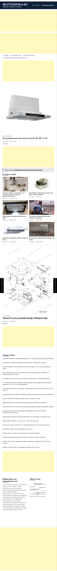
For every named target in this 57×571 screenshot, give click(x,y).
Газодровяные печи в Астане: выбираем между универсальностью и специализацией (28, 394)
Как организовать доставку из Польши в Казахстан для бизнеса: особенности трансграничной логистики (26, 373)
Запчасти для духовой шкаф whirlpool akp (25, 318)
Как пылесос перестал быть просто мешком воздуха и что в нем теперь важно (26, 425)
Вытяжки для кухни (7, 136)
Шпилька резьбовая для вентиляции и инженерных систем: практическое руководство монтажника (24, 411)
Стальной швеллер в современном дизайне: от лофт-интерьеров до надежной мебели (28, 358)
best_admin (5, 141)
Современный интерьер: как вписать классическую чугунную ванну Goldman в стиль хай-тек (28, 389)
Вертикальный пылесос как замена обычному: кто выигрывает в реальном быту (26, 416)
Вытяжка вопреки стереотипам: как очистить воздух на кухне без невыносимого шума (14, 194)
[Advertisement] (28, 21)
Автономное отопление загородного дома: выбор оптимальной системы (24, 362)
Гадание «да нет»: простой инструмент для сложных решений (21, 433)
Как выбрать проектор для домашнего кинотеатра (18, 429)
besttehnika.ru (15, 4)
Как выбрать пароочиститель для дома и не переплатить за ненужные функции (26, 378)
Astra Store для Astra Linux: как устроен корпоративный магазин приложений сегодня (28, 406)
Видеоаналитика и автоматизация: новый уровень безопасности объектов (25, 402)
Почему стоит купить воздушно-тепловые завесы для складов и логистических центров (26, 442)
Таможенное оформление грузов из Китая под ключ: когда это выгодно (24, 437)
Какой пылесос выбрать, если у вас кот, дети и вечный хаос (20, 421)
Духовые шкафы (6, 315)
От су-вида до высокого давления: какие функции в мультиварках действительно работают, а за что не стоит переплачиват (27, 383)
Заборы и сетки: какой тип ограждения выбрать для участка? (21, 447)
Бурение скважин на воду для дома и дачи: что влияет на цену (21, 398)
